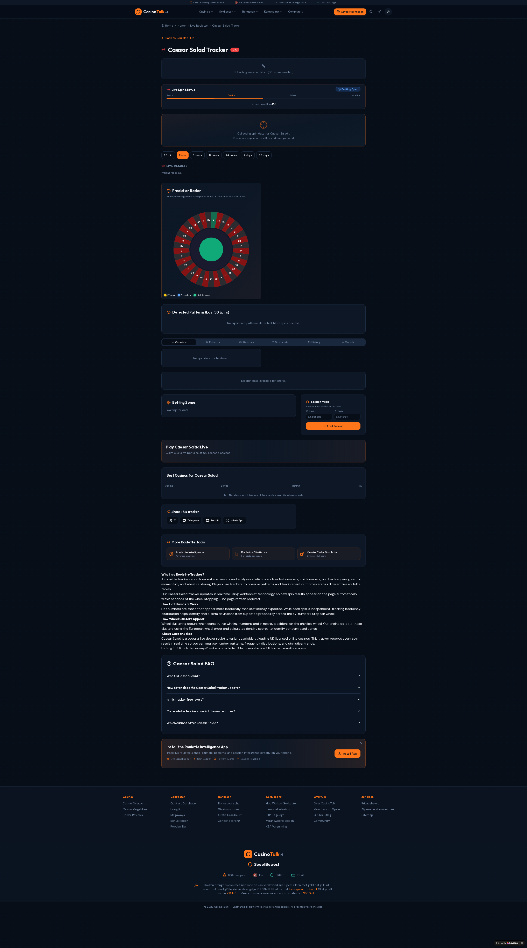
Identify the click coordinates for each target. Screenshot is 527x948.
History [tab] (315, 342)
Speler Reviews (133, 815)
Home (182, 25)
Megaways (177, 815)
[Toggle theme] (388, 11)
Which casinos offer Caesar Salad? (192, 723)
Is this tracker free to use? (185, 699)
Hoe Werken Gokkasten (281, 803)
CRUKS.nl (233, 893)
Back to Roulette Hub (180, 38)
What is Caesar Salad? (183, 676)
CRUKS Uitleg (322, 815)
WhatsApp (237, 520)
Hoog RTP (176, 809)
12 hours (214, 155)
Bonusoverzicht (228, 803)
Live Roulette (199, 25)
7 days (248, 155)
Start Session (335, 426)
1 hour (182, 155)
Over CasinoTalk (324, 803)
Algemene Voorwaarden (377, 809)
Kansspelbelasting (278, 809)
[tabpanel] (263, 369)
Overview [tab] (181, 342)
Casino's (204, 11)
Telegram (193, 520)
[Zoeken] (371, 11)
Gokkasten (226, 11)
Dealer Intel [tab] (282, 342)
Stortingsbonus (228, 809)
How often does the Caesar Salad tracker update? (203, 688)
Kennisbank (271, 11)
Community (295, 11)
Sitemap (367, 815)
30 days (264, 155)
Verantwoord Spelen (280, 821)
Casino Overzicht (134, 803)
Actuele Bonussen (352, 11)
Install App (350, 753)
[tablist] (263, 342)
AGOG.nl (308, 893)
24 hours (231, 155)
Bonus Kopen (179, 821)
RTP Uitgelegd (275, 815)
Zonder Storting (229, 821)
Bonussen (248, 11)
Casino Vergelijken (135, 809)
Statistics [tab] (248, 342)
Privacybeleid (370, 803)
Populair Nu (178, 826)
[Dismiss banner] (361, 743)
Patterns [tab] (214, 342)
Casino (312, 411)
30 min (168, 155)
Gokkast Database (183, 803)
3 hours (197, 155)
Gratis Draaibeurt (230, 815)
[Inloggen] (379, 11)
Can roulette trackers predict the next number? (201, 711)
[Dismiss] (522, 943)
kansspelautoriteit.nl (303, 889)
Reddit (215, 520)
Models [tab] (349, 342)
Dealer (340, 411)
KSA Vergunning (276, 826)
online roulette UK (227, 648)
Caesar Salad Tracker (226, 25)
